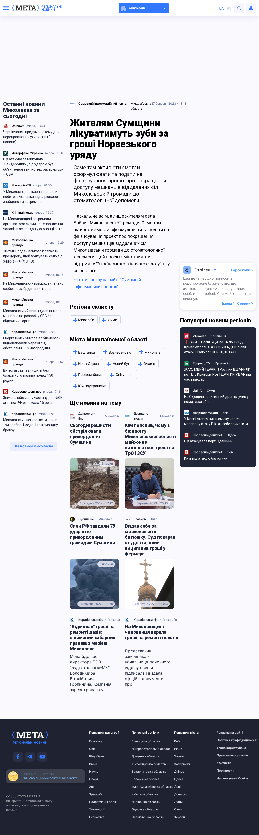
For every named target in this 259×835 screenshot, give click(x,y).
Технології (96, 809)
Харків (179, 756)
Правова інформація (226, 755)
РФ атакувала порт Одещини (208, 441)
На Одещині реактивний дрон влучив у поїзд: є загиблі (216, 399)
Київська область (141, 794)
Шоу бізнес (97, 756)
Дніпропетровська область (141, 749)
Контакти (224, 763)
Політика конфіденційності (226, 740)
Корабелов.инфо (24, 332)
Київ (154, 519)
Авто (92, 787)
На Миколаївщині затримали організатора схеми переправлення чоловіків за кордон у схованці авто (33, 224)
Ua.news (18, 126)
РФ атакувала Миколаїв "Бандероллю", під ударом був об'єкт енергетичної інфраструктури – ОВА (33, 166)
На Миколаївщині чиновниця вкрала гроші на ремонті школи (151, 632)
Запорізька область (141, 779)
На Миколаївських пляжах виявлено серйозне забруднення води (33, 286)
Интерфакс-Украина (27, 153)
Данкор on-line (87, 416)
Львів (178, 787)
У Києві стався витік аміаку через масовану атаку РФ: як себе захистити (216, 421)
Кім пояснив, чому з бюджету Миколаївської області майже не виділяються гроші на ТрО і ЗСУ (150, 439)
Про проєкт (225, 770)
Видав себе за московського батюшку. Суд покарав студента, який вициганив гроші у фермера (150, 539)
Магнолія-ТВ (21, 185)
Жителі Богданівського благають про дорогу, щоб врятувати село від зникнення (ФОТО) (33, 256)
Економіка (96, 817)
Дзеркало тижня (141, 416)
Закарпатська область (141, 771)
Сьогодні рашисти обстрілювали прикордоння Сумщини (90, 434)
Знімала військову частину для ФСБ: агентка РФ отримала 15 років (33, 400)
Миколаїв (112, 416)
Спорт (93, 779)
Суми (211, 390)
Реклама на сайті (226, 732)
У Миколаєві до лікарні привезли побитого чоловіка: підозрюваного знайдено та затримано (32, 196)
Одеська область (141, 809)
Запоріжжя (182, 764)
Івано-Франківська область (141, 787)
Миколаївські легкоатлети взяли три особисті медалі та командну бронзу (30, 425)
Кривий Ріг (219, 336)
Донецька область (141, 756)
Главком (140, 519)
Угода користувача (226, 748)
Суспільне (86, 519)
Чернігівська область (141, 817)
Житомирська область (141, 764)
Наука (93, 771)
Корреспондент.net (26, 391)
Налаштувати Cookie (232, 778)
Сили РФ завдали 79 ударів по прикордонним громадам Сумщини (92, 534)
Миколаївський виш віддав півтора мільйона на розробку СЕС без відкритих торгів (32, 316)
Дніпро (179, 771)
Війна (93, 764)
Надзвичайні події (99, 802)
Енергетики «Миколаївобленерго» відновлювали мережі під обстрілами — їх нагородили (31, 343)
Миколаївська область (141, 106)
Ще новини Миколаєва (33, 446)
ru (229, 8)
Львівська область (141, 802)
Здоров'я (96, 794)
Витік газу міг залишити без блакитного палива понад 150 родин (28, 375)
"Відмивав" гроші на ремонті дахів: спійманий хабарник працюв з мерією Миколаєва (92, 637)
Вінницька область (141, 741)
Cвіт (92, 749)
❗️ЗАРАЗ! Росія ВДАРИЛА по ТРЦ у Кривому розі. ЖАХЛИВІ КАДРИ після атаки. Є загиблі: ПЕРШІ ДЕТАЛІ (215, 347)
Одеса (231, 435)
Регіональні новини (51, 8)
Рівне (178, 749)
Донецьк (180, 794)
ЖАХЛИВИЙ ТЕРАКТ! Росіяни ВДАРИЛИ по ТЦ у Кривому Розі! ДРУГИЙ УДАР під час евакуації (217, 374)
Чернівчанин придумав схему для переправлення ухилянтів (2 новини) (31, 137)
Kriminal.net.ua (22, 212)
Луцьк (179, 802)
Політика (96, 741)
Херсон (179, 817)
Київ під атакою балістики (205, 458)
